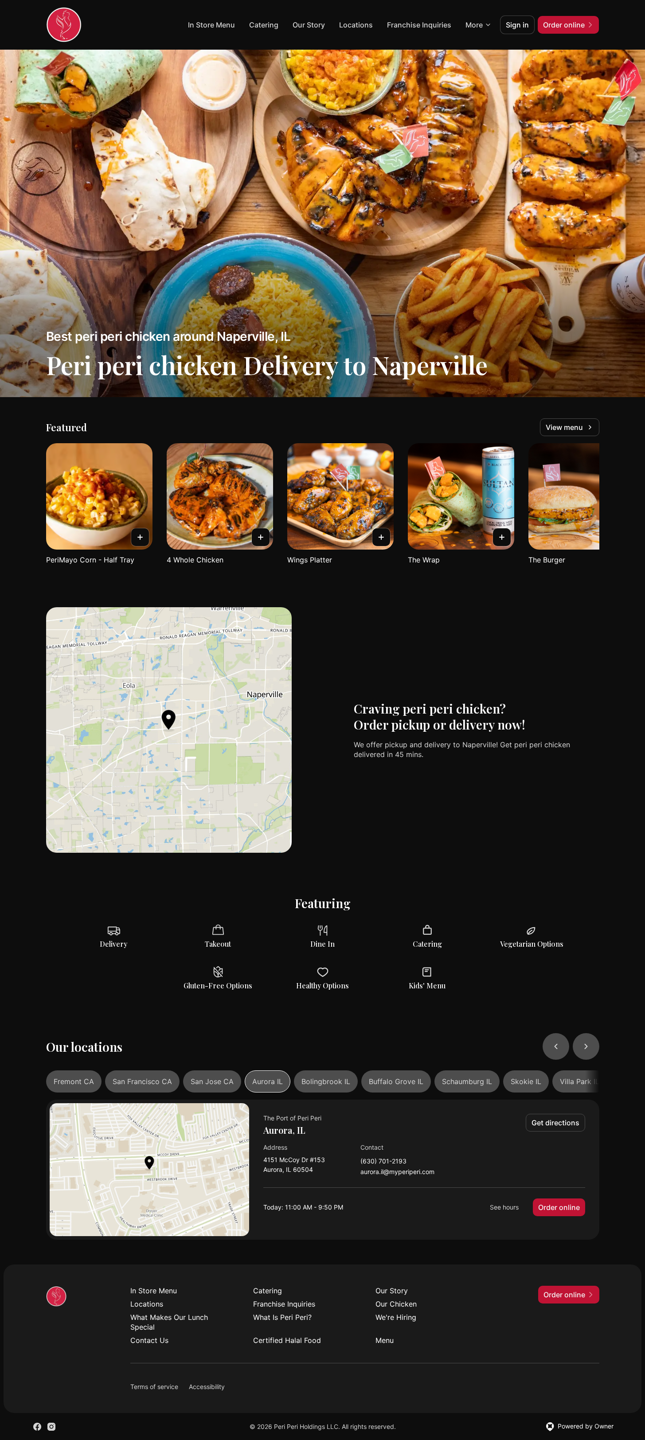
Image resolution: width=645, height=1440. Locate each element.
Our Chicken (396, 1304)
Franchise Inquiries (419, 24)
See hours (504, 1207)
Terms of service (154, 1386)
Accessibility (207, 1386)
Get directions (555, 1122)
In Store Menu (211, 24)
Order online (559, 1207)
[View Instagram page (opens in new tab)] (51, 1426)
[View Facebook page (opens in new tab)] (37, 1426)
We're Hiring (395, 1317)
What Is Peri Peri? (282, 1317)
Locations (356, 24)
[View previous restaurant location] (556, 1046)
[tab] (74, 1081)
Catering (263, 24)
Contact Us (149, 1340)
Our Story (309, 24)
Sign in (517, 24)
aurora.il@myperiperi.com (397, 1172)
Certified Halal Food (287, 1340)
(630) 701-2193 (383, 1161)
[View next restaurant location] (586, 1046)
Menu (384, 1340)
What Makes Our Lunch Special (169, 1322)
